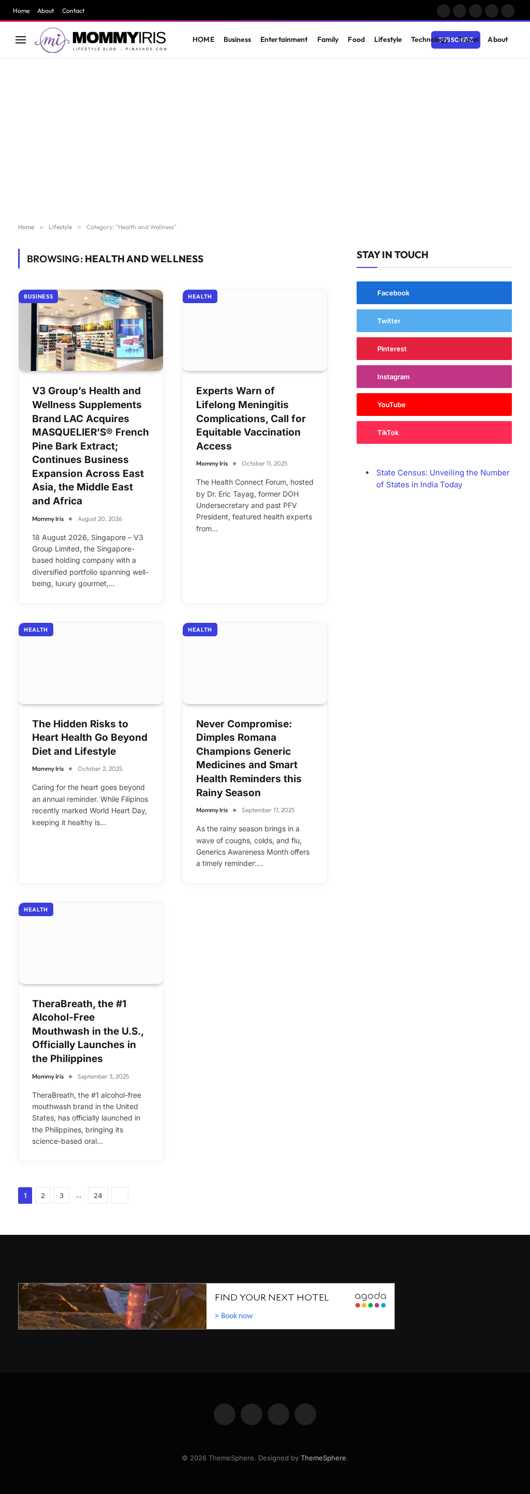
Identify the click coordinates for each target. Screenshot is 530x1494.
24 (98, 1195)
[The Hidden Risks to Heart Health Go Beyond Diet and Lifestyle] (91, 663)
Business (237, 39)
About (45, 10)
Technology (429, 39)
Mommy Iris (48, 518)
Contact (73, 10)
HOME (203, 39)
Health (200, 296)
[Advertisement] (265, 140)
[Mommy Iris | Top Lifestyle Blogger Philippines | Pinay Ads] (102, 40)
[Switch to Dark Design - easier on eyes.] (494, 40)
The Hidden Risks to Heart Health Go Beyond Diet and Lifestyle (90, 737)
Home (21, 10)
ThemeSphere (323, 1458)
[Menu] (21, 39)
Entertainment (284, 39)
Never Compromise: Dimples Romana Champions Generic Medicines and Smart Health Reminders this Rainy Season (249, 758)
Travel (468, 39)
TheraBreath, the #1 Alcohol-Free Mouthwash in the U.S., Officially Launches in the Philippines (87, 1031)
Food (356, 39)
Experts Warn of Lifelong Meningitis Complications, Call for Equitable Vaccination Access (251, 418)
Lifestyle (388, 39)
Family (328, 39)
